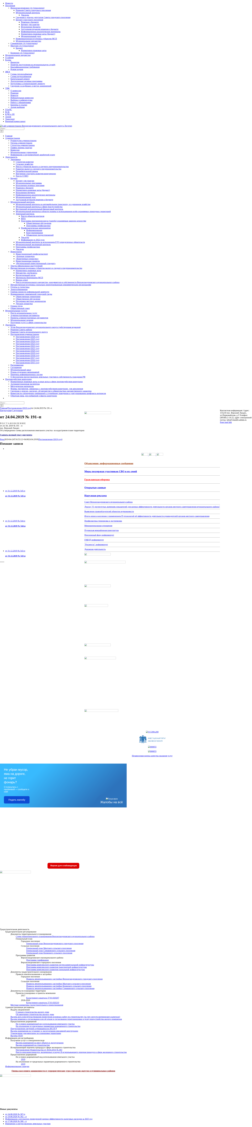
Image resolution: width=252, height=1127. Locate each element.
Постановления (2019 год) (50, 439)
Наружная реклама (95, 495)
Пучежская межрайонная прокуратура (101, 530)
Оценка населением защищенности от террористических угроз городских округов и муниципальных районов (63, 1071)
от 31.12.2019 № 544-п (15, 521)
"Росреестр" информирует (96, 544)
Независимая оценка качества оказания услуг (152, 756)
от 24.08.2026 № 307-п (15, 1114)
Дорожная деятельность (95, 549)
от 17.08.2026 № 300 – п (16, 1121)
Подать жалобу (16, 800)
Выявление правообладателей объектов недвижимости (109, 511)
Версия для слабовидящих (63, 865)
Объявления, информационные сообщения (108, 463)
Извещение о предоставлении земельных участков (28, 1124)
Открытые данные (95, 487)
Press (2, 439)
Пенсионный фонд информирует (99, 535)
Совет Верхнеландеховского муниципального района (108, 502)
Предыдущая (6, 410)
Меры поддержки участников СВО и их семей (110, 471)
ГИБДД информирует (94, 540)
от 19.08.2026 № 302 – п (16, 1116)
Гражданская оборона (97, 479)
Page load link (226, 422)
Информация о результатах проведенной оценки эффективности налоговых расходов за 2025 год (48, 1119)
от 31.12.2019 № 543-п (15, 551)
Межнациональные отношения (98, 526)
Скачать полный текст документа (16, 435)
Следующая (17, 410)
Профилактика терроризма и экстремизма (103, 521)
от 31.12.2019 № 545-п (15, 491)
